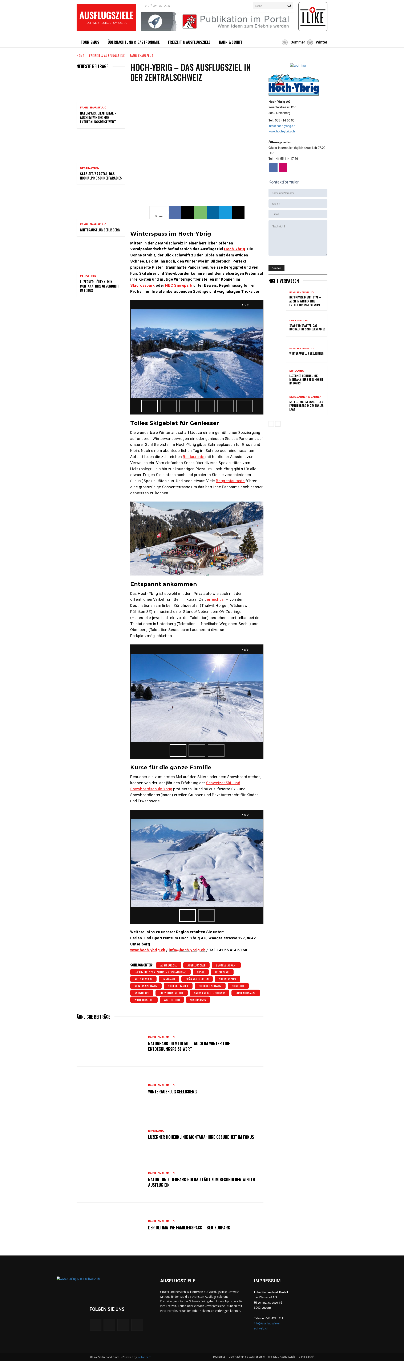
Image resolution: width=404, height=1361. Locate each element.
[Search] (289, 5)
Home (80, 55)
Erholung (88, 276)
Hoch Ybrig (222, 972)
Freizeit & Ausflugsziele (107, 55)
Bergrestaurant (226, 965)
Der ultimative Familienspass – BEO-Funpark (189, 1227)
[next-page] (277, 424)
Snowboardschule (171, 993)
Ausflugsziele (196, 965)
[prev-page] (271, 424)
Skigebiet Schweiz (210, 986)
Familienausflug (141, 55)
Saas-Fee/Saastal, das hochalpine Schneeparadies (101, 176)
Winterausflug (143, 1000)
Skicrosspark (227, 979)
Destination (89, 168)
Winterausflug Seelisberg (100, 229)
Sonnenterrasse (246, 993)
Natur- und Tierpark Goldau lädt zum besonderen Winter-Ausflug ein (202, 1182)
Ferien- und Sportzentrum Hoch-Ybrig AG (160, 972)
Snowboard (141, 993)
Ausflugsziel (168, 965)
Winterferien (172, 1000)
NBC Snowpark (143, 979)
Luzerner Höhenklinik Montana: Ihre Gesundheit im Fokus (99, 286)
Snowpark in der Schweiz (209, 993)
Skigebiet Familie (178, 986)
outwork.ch (144, 1357)
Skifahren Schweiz (145, 986)
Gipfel (201, 972)
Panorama (169, 979)
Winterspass (198, 1000)
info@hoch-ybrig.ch (187, 950)
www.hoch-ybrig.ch (281, 131)
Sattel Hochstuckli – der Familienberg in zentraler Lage (306, 405)
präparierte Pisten (197, 979)
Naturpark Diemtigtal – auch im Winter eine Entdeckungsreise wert (98, 117)
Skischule (238, 986)
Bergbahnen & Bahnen (305, 397)
